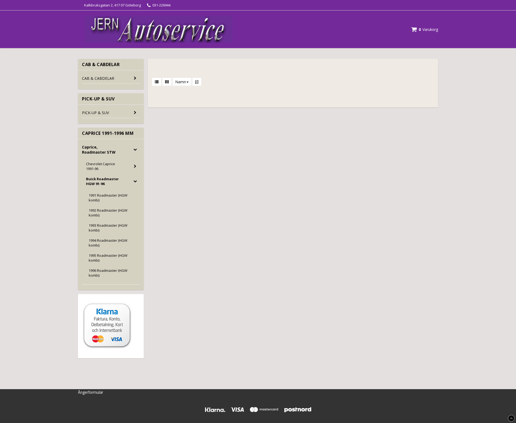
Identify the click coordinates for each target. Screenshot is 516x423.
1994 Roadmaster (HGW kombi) (108, 243)
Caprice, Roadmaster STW (99, 149)
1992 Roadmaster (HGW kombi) (108, 213)
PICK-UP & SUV (95, 112)
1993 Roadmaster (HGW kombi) (108, 228)
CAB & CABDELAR (98, 78)
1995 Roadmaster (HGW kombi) (108, 258)
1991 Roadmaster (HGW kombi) (108, 198)
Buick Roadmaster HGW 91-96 (102, 181)
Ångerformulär (90, 392)
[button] (424, 29)
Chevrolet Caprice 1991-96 (100, 166)
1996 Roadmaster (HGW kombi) (108, 273)
